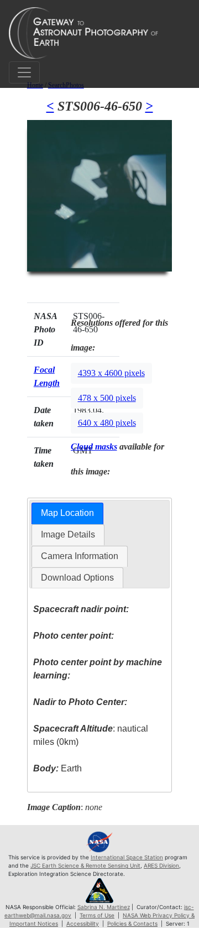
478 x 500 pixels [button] (107, 398)
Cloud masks (94, 446)
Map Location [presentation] (67, 513)
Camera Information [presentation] (79, 556)
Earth (57, 768)
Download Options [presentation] (77, 577)
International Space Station (127, 857)
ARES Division (161, 865)
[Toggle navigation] (24, 72)
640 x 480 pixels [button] (107, 422)
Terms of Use (97, 915)
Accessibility (82, 923)
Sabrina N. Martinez (103, 907)
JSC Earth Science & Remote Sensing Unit (85, 865)
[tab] (67, 513)
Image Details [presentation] (68, 534)
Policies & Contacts (132, 923)
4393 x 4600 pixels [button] (111, 373)
